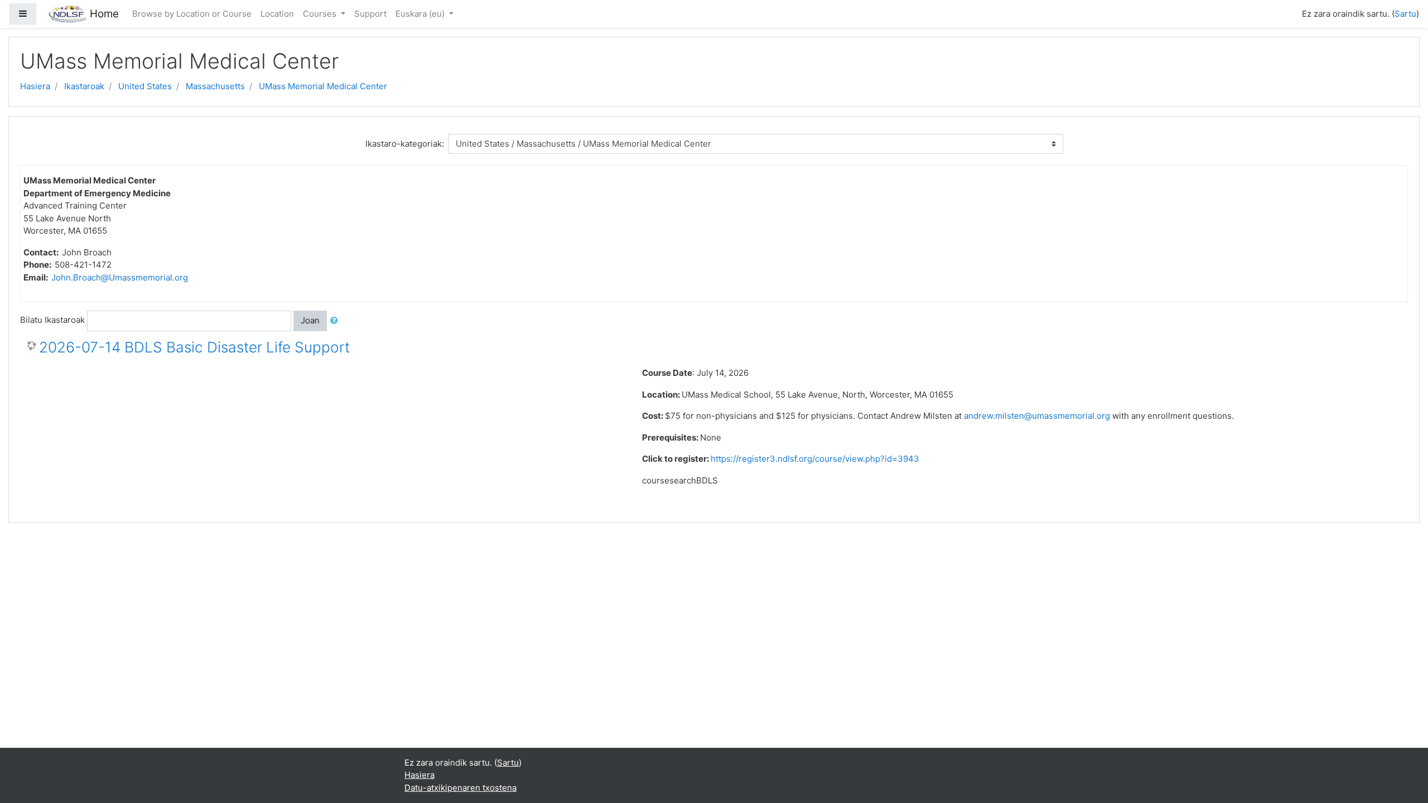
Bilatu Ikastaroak (52, 320)
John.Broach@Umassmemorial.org (119, 277)
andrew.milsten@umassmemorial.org (1037, 415)
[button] (336, 321)
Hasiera (35, 86)
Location (277, 13)
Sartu (1405, 13)
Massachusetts (215, 86)
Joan (310, 320)
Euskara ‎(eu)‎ (421, 13)
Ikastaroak (84, 86)
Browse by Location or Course (192, 13)
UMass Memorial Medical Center (323, 86)
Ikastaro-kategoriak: (404, 143)
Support (370, 13)
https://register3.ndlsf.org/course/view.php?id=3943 (815, 458)
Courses (321, 13)
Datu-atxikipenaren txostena (460, 787)
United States (145, 86)
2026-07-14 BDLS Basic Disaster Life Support (194, 347)
